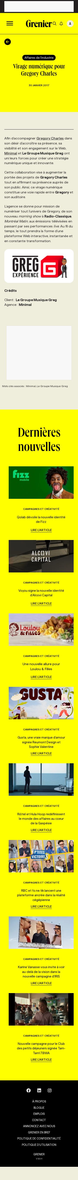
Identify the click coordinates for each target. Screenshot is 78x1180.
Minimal (10, 153)
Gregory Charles (50, 138)
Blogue (39, 1107)
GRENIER (39, 1154)
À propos (39, 1101)
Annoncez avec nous (39, 1126)
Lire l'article (41, 530)
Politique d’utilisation (39, 1144)
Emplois (39, 1113)
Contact (39, 1120)
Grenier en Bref (39, 1132)
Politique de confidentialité (39, 1138)
